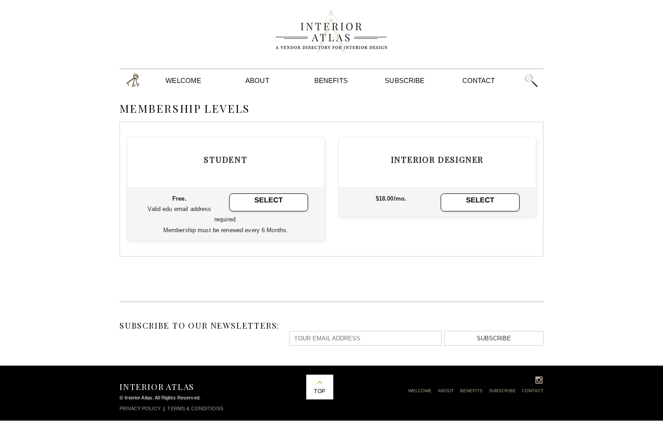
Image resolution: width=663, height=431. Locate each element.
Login (133, 80)
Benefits (331, 80)
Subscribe (404, 80)
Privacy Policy (140, 408)
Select (268, 200)
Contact (478, 80)
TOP (319, 391)
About (257, 80)
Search (531, 80)
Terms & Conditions (195, 408)
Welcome (183, 80)
